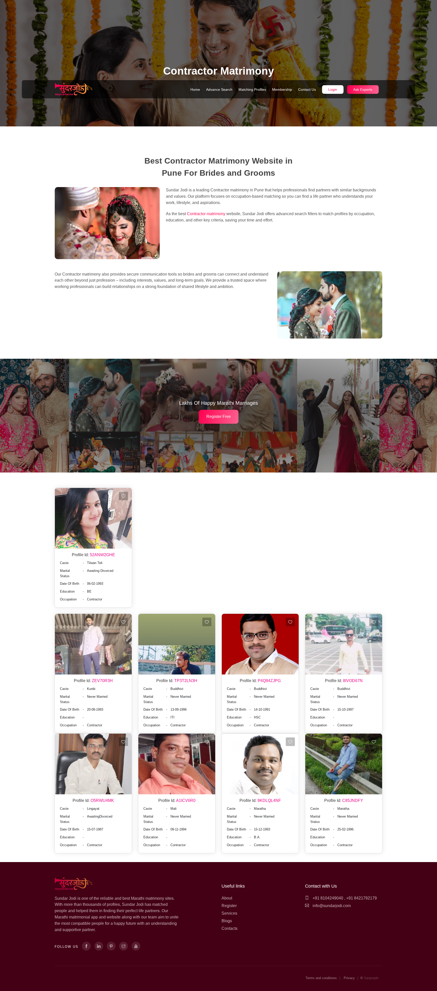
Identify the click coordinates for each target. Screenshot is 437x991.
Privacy (349, 978)
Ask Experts (362, 89)
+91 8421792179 (361, 898)
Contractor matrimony (206, 214)
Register (229, 906)
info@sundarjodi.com (332, 906)
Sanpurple (371, 978)
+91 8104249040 (327, 898)
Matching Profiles (252, 89)
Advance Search (219, 89)
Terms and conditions (321, 978)
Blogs (227, 921)
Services (229, 913)
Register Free (218, 416)
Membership (282, 89)
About (227, 898)
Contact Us (307, 89)
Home (195, 89)
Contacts (229, 928)
